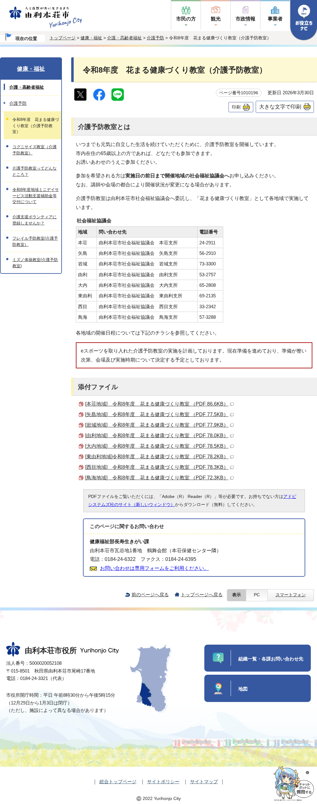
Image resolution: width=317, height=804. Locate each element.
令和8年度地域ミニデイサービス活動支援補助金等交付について (35, 195)
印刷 (236, 106)
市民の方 (186, 18)
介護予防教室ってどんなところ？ (34, 171)
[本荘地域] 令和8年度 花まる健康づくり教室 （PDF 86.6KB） (156, 403)
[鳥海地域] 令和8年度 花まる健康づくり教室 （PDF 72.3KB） (156, 477)
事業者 (275, 18)
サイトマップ (204, 781)
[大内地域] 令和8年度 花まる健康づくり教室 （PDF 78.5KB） (156, 446)
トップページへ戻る (202, 594)
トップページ (63, 37)
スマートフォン (291, 595)
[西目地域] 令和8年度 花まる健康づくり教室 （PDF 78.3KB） (156, 467)
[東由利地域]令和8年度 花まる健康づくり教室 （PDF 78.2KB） (156, 456)
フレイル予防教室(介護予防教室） (35, 241)
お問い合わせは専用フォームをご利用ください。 (154, 568)
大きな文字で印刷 (280, 107)
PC (257, 595)
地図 (243, 688)
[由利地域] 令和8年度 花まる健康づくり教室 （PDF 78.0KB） (156, 435)
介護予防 (155, 37)
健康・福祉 (91, 37)
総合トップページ (118, 781)
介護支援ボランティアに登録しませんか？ (34, 220)
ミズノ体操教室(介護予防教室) (35, 262)
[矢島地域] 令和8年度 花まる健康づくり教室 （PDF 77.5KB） (156, 414)
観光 (216, 18)
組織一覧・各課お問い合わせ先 (270, 658)
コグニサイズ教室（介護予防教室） (34, 149)
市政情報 (245, 18)
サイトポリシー (163, 781)
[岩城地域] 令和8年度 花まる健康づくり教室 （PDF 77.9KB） (156, 425)
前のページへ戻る (150, 594)
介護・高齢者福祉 (124, 37)
